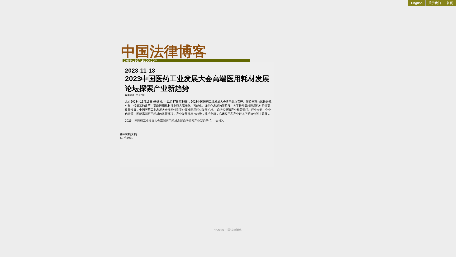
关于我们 (434, 3)
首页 (450, 3)
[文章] (133, 134)
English (417, 3)
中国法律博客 (164, 51)
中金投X (140, 95)
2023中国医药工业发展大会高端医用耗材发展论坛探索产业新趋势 (167, 120)
